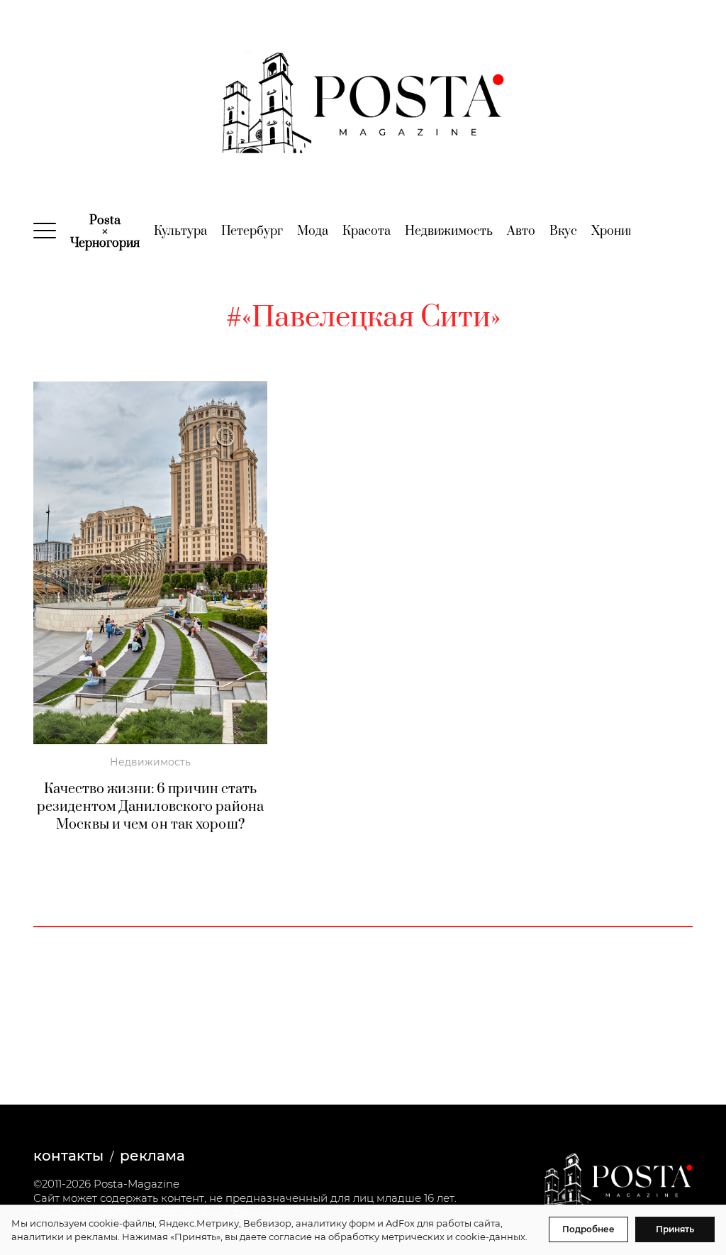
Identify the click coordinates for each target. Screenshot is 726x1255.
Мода (312, 231)
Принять (675, 1229)
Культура (180, 231)
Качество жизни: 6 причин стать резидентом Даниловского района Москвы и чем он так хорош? (150, 807)
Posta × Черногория (105, 232)
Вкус (563, 231)
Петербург (252, 231)
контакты (68, 1155)
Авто (521, 231)
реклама (152, 1155)
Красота (366, 231)
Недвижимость (449, 231)
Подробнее (588, 1229)
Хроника (616, 231)
